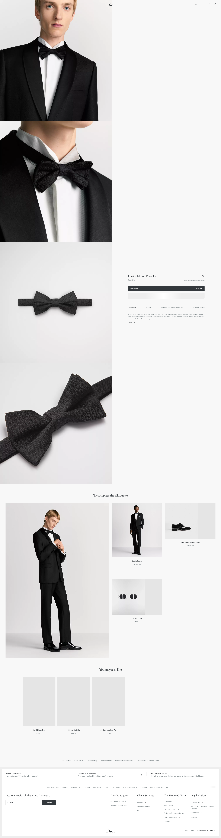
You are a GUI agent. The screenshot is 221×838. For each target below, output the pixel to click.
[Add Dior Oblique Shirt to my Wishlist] (55, 682)
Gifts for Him (78, 760)
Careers (167, 821)
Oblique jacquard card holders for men (155, 787)
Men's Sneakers (106, 760)
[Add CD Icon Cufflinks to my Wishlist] (90, 682)
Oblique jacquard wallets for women (125, 787)
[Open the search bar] (196, 4)
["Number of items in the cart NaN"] (215, 4)
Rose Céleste (168, 805)
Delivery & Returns (143, 806)
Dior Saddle (168, 802)
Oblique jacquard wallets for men (96, 787)
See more (131, 323)
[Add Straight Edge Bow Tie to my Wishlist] (124, 682)
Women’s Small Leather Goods (148, 760)
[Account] (209, 4)
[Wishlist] (202, 4)
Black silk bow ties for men (71, 787)
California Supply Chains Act (174, 813)
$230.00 (166, 289)
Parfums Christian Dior (118, 805)
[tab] (132, 307)
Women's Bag (92, 760)
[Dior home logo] (110, 4)
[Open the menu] (6, 4)
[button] (56, 60)
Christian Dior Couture (118, 802)
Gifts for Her (66, 760)
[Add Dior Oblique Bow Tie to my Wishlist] (203, 276)
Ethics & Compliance (171, 809)
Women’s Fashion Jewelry (124, 760)
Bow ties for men (52, 787)
